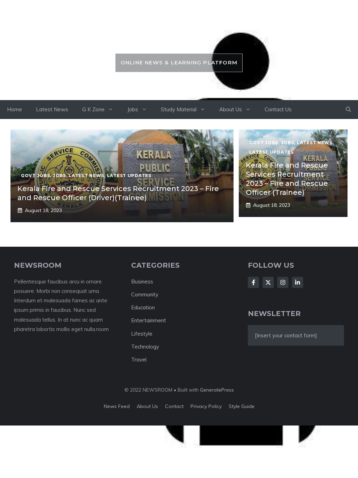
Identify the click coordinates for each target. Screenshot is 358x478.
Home (14, 109)
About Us (230, 109)
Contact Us (278, 109)
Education (143, 307)
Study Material (178, 109)
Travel (138, 359)
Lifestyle (141, 333)
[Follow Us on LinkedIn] (297, 282)
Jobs (132, 109)
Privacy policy (206, 406)
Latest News (52, 109)
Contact (174, 406)
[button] (348, 109)
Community (144, 294)
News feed (117, 406)
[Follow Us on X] (268, 282)
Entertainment (148, 320)
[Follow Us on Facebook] (253, 282)
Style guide (242, 406)
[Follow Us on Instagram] (282, 282)
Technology (145, 346)
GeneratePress (217, 390)
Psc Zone (179, 37)
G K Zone (93, 109)
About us (147, 406)
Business (142, 281)
